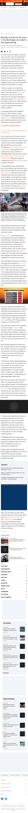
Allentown (21, 92)
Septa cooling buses (18, 160)
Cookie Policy (13, 809)
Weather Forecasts (9, 33)
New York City (22, 263)
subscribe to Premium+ (13, 517)
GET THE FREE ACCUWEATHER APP (10, 126)
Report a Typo (3, 531)
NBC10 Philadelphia (19, 99)
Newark (3, 270)
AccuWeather (4, 775)
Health (11, 547)
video (10, 556)
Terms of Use (3, 809)
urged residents (5, 173)
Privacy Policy (8, 809)
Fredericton (16, 328)
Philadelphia (19, 251)
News (2, 33)
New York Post (7, 118)
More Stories (6, 673)
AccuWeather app (8, 519)
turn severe (4, 389)
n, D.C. (8, 235)
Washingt (3, 235)
